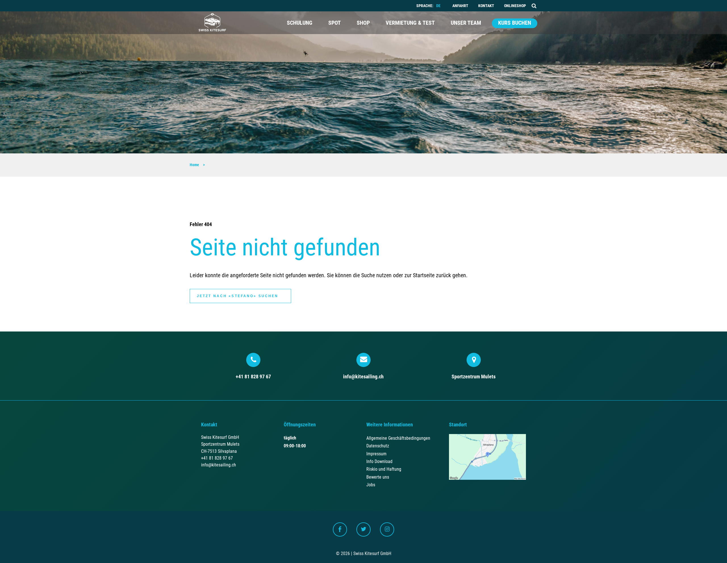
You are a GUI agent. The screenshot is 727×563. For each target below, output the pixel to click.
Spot (334, 23)
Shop (363, 23)
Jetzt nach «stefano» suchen (237, 296)
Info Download (379, 461)
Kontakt (486, 5)
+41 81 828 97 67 (253, 376)
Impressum (376, 453)
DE (438, 5)
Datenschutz (377, 446)
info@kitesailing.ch (363, 376)
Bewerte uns (377, 477)
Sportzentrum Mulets (474, 376)
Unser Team (466, 23)
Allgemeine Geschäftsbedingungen (398, 438)
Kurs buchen (514, 23)
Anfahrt (460, 5)
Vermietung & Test (410, 23)
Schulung (299, 23)
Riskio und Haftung (383, 469)
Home (194, 164)
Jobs (370, 484)
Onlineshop (515, 5)
